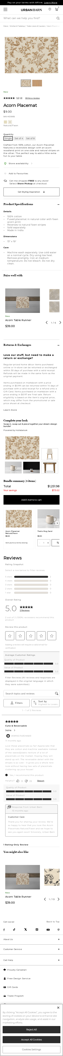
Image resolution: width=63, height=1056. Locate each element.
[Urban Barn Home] (31, 9)
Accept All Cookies (31, 1039)
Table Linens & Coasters (36, 26)
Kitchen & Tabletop (17, 26)
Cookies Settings (31, 1049)
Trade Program (15, 996)
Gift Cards (12, 987)
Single (8, 138)
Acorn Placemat (20, 105)
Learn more (10, 410)
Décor (6, 26)
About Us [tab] (8, 939)
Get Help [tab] (8, 960)
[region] (31, 1030)
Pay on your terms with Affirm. (32, 2)
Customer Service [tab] (13, 949)
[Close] (58, 1007)
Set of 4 (19, 138)
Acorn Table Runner (18, 320)
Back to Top (53, 921)
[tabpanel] (23, 307)
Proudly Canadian (17, 970)
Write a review (32, 98)
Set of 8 (30, 138)
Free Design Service (19, 978)
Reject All (31, 1029)
